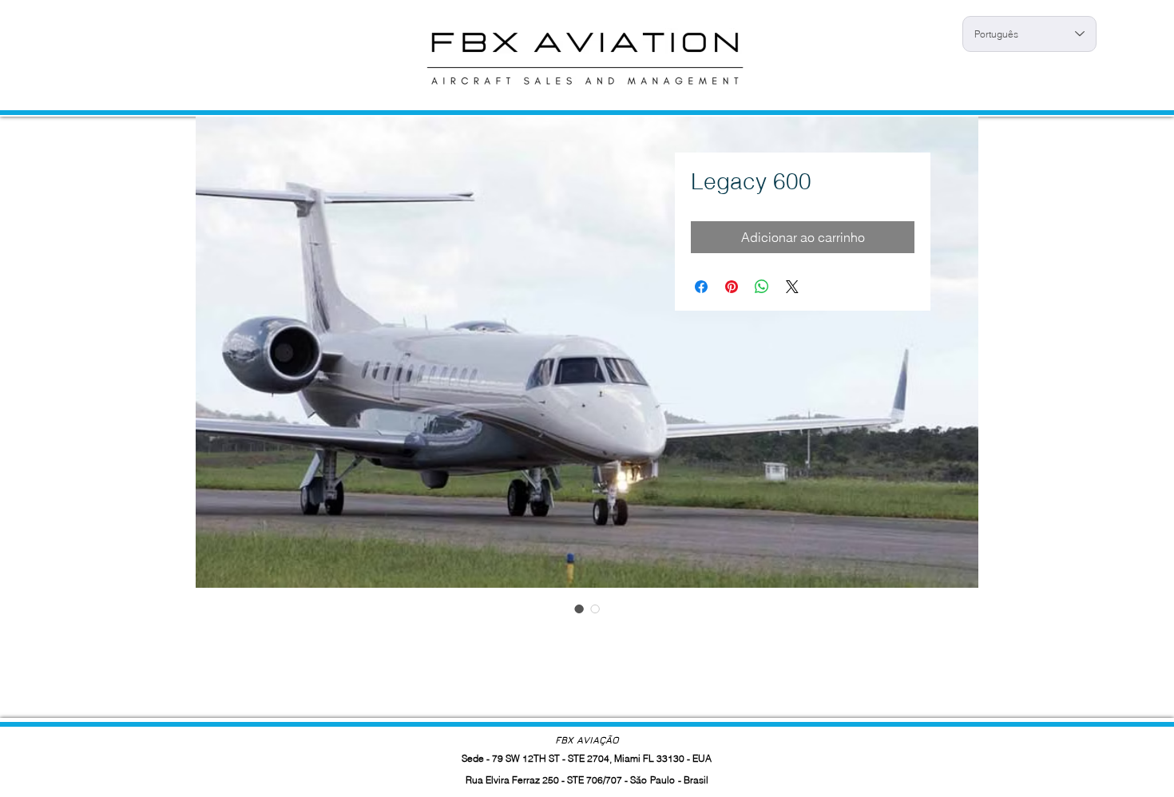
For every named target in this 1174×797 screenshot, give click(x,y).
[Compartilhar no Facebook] (701, 286)
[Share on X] (792, 286)
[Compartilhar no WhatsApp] (761, 286)
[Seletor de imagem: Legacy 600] (579, 609)
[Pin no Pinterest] (731, 286)
